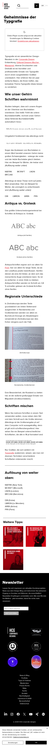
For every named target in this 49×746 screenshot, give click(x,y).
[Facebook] (18, 714)
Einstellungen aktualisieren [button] (28, 41)
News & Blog (24, 675)
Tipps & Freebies (24, 680)
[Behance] (43, 714)
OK (36, 742)
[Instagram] (12, 714)
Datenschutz (24, 704)
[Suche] (22, 5)
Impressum (22, 698)
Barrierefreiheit (24, 701)
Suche (24, 691)
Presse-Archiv (24, 686)
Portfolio (24, 678)
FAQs (24, 688)
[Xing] (37, 714)
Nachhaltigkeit (24, 696)
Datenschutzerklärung (21, 737)
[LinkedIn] (6, 714)
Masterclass (24, 683)
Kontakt (24, 693)
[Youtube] (31, 714)
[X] (24, 714)
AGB (29, 698)
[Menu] (37, 6)
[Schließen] (46, 729)
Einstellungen (13, 742)
